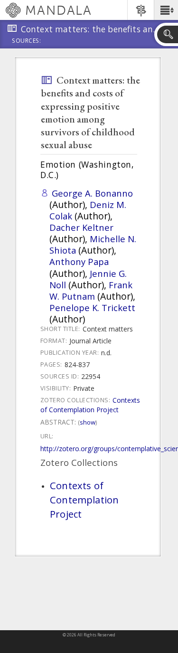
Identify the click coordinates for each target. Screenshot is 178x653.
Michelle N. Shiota (92, 244)
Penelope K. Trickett (92, 307)
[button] (166, 10)
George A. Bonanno (92, 193)
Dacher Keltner (81, 227)
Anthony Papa (79, 261)
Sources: (26, 41)
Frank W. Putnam (90, 290)
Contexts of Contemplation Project (90, 405)
